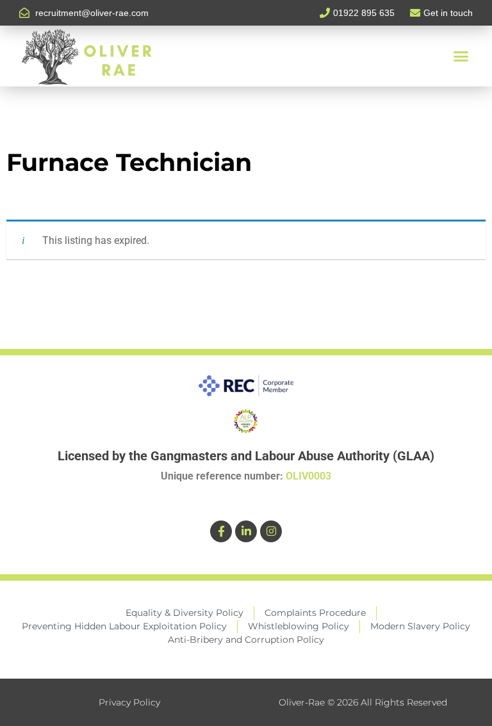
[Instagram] (271, 531)
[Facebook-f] (221, 531)
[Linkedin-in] (246, 531)
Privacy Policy (129, 702)
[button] (460, 56)
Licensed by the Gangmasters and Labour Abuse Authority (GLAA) (246, 456)
